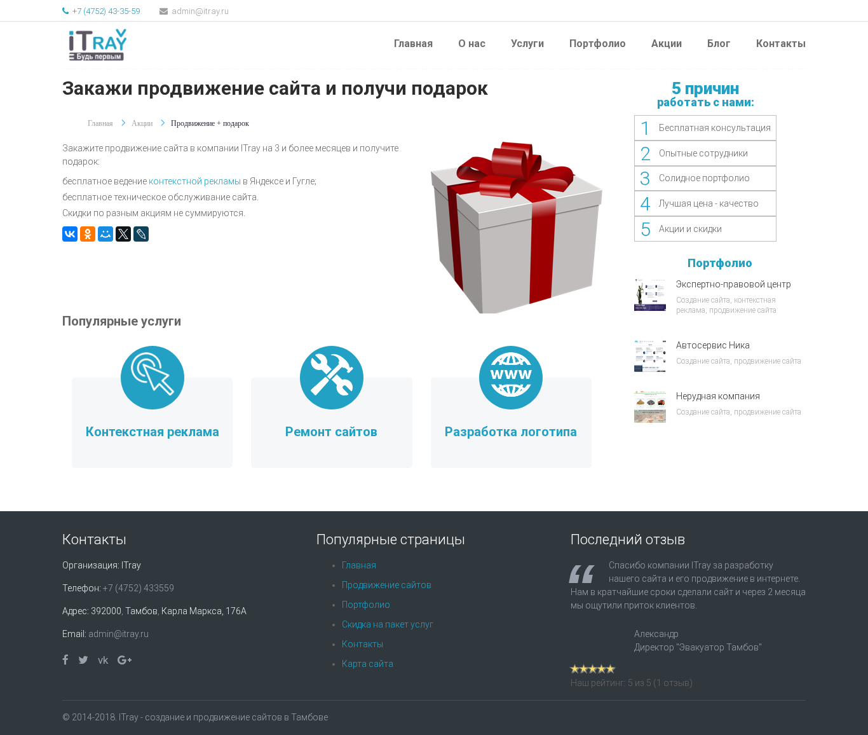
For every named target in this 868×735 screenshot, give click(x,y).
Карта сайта (367, 664)
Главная (413, 44)
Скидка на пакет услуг (387, 624)
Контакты (781, 44)
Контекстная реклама (152, 431)
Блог (719, 44)
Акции (666, 44)
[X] (123, 234)
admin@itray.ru (199, 11)
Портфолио (597, 44)
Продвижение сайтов (386, 585)
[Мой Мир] (105, 234)
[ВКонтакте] (70, 234)
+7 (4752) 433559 (138, 588)
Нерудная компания (718, 396)
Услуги (527, 44)
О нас (471, 44)
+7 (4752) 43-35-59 (105, 11)
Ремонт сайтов (331, 431)
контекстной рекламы (195, 181)
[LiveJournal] (141, 234)
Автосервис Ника (713, 345)
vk (103, 660)
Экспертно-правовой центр (733, 284)
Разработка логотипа (511, 431)
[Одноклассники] (87, 234)
